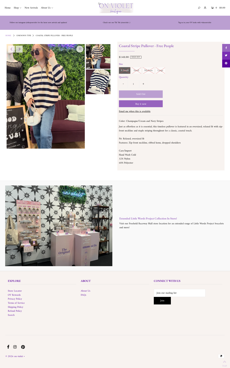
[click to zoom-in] (79, 49)
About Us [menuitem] (46, 8)
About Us (85, 291)
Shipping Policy (15, 307)
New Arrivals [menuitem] (31, 8)
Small (136, 70)
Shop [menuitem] (16, 8)
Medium (148, 70)
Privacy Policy (15, 299)
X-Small (125, 70)
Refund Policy (15, 311)
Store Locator (15, 291)
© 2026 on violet (14, 356)
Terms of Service (16, 303)
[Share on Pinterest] (226, 63)
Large (160, 70)
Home (8, 35)
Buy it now (140, 104)
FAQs (83, 295)
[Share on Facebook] (226, 48)
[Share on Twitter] (226, 56)
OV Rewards (14, 295)
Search (11, 315)
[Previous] (11, 49)
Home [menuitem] (8, 8)
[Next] (19, 49)
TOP (224, 364)
